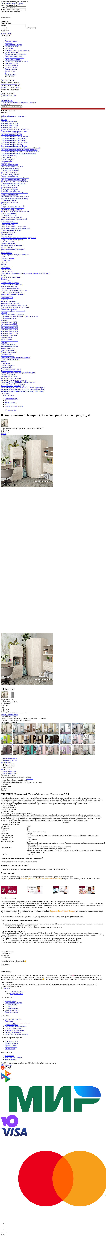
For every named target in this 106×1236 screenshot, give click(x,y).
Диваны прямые (6, 271)
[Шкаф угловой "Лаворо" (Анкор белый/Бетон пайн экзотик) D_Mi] (77, 755)
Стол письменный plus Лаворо (11, 144)
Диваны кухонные (7, 258)
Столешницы (5, 268)
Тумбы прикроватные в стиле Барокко (14, 193)
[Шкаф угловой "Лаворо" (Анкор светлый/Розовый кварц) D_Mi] (42, 755)
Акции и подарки (11, 41)
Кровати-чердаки (7, 234)
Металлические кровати (9, 341)
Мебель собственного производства (13, 116)
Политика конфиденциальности (16, 61)
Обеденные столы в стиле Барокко (13, 183)
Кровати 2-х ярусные (8, 232)
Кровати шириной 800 (9, 127)
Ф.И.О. (3, 10)
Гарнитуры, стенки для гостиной (12, 206)
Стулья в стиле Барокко (9, 200)
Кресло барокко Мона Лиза (10, 277)
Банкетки (4, 279)
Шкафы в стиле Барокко (9, 195)
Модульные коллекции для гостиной (14, 219)
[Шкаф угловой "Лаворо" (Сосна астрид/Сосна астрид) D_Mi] (27, 684)
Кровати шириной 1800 (9, 331)
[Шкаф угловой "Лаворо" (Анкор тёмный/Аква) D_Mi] (30, 755)
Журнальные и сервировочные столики (15, 211)
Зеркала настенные (7, 348)
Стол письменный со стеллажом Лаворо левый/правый (20, 148)
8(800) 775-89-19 (6, 769)
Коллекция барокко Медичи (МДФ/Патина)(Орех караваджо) (22, 389)
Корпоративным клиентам (14, 58)
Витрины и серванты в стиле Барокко (14, 198)
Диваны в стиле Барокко (9, 189)
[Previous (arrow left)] (1, 1234)
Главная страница (11, 399)
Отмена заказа (10, 71)
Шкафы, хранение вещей (10, 157)
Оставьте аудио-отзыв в (9, 771)
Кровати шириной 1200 (9, 123)
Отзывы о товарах (11, 1012)
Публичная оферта (11, 52)
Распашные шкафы (7, 159)
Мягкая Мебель (6, 270)
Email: (3, 26)
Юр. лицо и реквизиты (13, 60)
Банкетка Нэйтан (7, 281)
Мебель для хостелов (8, 374)
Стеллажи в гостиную (8, 215)
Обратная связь (6, 1065)
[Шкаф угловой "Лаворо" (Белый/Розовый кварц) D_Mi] (77, 744)
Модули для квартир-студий (11, 378)
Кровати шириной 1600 (9, 125)
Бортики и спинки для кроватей (12, 245)
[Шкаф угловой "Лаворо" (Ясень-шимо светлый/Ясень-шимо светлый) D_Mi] (77, 733)
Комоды (4, 118)
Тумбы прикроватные (8, 155)
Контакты (8, 43)
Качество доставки (11, 65)
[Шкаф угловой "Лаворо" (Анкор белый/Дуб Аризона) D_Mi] (30, 733)
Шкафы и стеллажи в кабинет (11, 292)
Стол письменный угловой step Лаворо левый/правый (20, 151)
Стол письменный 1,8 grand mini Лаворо (15, 136)
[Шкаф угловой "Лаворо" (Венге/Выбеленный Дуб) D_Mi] (42, 744)
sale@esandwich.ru (16, 994)
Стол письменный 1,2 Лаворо (11, 135)
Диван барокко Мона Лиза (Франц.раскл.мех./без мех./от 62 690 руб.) (25, 273)
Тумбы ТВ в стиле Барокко (10, 191)
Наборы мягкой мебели (9, 286)
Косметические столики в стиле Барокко (15, 196)
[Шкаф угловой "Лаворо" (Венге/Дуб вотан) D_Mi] (30, 744)
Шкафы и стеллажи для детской (12, 240)
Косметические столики (9, 346)
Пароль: (4, 28)
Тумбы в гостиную (7, 221)
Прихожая (4, 299)
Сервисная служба (11, 63)
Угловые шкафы (6, 161)
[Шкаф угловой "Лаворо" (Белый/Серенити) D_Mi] (66, 744)
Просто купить (10, 1001)
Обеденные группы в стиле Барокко (13, 180)
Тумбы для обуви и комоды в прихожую (15, 307)
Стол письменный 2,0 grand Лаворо (13, 140)
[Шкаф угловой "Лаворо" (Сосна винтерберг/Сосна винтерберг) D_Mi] (89, 733)
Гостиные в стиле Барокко (10, 174)
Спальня (4, 313)
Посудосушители (7, 266)
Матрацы (4, 343)
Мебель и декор (10, 402)
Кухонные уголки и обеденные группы (15, 129)
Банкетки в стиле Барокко (10, 185)
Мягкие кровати (6, 339)
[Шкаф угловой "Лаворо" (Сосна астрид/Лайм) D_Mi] (7, 744)
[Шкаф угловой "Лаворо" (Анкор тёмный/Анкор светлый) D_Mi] (18, 755)
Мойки (3, 264)
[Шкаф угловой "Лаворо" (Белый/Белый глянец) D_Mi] (18, 733)
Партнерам (9, 48)
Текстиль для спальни (8, 352)
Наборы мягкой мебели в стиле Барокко (15, 178)
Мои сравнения (10, 1059)
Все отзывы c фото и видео (10, 87)
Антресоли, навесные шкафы (11, 369)
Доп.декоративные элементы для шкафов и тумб (18, 373)
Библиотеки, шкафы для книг (11, 210)
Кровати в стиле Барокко (10, 168)
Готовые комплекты (8, 225)
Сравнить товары (7, 101)
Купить (3, 434)
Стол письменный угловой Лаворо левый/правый (18, 153)
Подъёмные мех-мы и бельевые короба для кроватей (19, 316)
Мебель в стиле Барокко (9, 165)
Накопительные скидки (13, 45)
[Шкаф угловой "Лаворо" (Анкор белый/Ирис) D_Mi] (66, 755)
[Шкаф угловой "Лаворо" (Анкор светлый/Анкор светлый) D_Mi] (54, 755)
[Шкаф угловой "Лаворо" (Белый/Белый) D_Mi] (66, 733)
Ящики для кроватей (8, 243)
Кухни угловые (6, 253)
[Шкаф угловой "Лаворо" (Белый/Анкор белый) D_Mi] (89, 744)
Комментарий (6, 18)
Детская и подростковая (9, 223)
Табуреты (4, 262)
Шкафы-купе (5, 163)
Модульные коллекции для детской (13, 226)
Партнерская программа (13, 56)
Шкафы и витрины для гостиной (12, 208)
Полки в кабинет (7, 296)
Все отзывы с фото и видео (10, 84)
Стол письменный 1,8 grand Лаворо (13, 138)
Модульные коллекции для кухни (13, 249)
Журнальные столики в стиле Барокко (14, 181)
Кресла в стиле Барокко (9, 187)
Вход (2, 80)
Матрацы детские (7, 236)
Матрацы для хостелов (9, 376)
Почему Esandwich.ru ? (13, 46)
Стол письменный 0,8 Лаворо (11, 133)
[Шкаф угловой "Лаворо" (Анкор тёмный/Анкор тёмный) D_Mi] (7, 755)
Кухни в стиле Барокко (9, 172)
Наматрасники (6, 354)
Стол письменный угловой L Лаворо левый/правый (19, 150)
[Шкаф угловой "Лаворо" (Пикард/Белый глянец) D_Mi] (42, 733)
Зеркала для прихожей (9, 309)
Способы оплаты (11, 1004)
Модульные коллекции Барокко (12, 166)
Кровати (4, 120)
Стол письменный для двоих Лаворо (14, 146)
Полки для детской (7, 241)
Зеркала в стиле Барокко (9, 176)
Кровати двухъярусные (9, 122)
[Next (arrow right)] (4, 1234)
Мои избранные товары (13, 1058)
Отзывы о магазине (12, 1010)
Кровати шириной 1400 (9, 328)
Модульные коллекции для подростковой (15, 228)
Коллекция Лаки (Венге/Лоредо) (12, 386)
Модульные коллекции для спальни (13, 314)
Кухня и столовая (7, 247)
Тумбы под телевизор (8, 213)
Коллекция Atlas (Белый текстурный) (14, 380)
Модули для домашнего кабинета (12, 294)
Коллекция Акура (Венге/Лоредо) (13, 384)
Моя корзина (9, 1056)
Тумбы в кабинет (7, 298)
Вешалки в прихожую (8, 301)
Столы (3, 256)
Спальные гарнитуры (8, 318)
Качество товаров (11, 67)
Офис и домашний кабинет (10, 288)
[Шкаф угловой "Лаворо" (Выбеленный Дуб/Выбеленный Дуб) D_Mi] (18, 744)
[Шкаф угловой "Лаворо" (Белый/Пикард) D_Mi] (54, 733)
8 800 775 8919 (6, 34)
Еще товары (5, 393)
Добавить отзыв (12, 715)
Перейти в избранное (8, 95)
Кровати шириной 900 (9, 324)
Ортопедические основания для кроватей (15, 358)
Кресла (3, 275)
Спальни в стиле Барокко (10, 170)
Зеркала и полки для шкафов (11, 371)
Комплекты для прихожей (10, 303)
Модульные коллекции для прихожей (14, 305)
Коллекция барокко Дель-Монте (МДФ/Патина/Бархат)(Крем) (23, 388)
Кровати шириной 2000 (9, 333)
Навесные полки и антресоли (11, 217)
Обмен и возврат (11, 69)
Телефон (4, 7)
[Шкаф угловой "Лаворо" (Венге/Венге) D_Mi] (54, 744)
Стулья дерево (6, 260)
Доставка (8, 1006)
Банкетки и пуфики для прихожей (13, 311)
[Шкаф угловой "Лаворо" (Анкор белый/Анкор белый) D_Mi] (89, 755)
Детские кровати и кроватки (11, 230)
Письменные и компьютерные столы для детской (18, 238)
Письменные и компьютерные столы (14, 131)
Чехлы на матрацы (7, 356)
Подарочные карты (7, 395)
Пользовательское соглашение (15, 54)
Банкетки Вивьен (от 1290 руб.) (12, 285)
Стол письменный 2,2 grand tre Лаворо (14, 142)
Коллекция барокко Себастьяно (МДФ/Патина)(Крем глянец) (22, 391)
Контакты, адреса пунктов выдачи (17, 50)
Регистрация (9, 80)
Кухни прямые (6, 251)
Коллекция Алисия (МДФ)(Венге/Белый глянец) (18, 382)
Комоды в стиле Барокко (9, 202)
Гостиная (4, 204)
